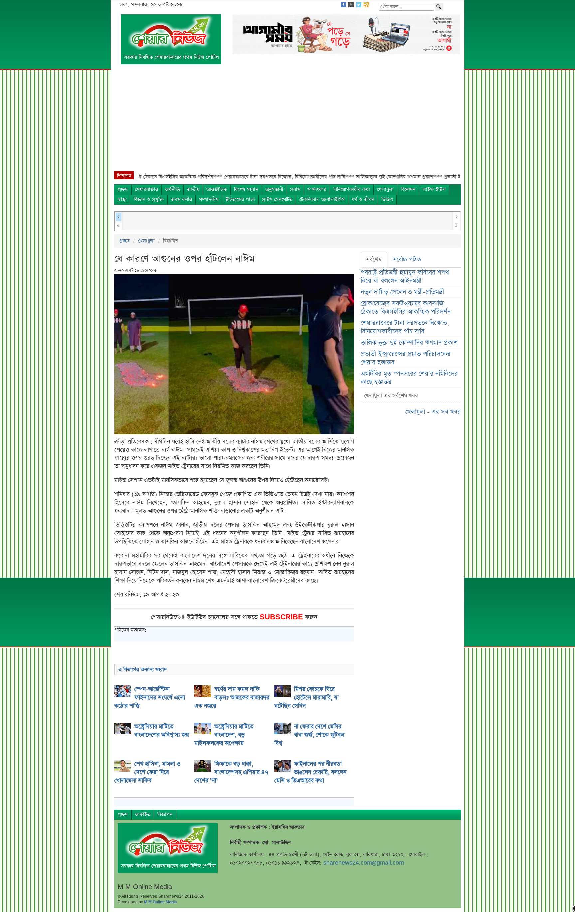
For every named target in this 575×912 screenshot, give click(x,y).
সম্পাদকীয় (209, 199)
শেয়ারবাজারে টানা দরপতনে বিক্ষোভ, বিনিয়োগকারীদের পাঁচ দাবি (405, 327)
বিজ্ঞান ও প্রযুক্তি (149, 199)
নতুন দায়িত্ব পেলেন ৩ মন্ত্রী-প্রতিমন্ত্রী (402, 292)
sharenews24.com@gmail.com (363, 862)
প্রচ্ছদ (123, 189)
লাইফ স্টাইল (434, 189)
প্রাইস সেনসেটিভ (277, 199)
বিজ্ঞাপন (164, 814)
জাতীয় (193, 189)
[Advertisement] (287, 121)
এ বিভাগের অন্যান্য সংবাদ (142, 669)
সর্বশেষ (374, 260)
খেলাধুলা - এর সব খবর (433, 412)
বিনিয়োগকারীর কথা (351, 189)
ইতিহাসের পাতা (240, 199)
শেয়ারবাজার (146, 189)
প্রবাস (295, 189)
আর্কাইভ (142, 814)
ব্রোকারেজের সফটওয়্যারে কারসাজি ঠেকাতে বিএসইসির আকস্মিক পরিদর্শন (406, 307)
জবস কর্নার (181, 199)
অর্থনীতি (172, 189)
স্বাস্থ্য (122, 199)
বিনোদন (408, 189)
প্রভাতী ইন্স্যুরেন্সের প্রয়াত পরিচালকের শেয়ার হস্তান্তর (405, 358)
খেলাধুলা (385, 189)
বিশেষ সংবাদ (246, 189)
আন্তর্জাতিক (216, 189)
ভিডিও (387, 199)
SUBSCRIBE (282, 617)
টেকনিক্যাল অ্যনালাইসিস (322, 199)
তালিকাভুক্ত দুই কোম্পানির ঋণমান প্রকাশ (409, 342)
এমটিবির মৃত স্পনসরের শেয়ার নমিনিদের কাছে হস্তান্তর (409, 378)
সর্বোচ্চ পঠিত (407, 260)
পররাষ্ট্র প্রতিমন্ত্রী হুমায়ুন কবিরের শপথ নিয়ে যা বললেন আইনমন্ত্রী (405, 276)
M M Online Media (160, 902)
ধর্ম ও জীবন (363, 199)
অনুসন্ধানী (274, 189)
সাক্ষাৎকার (316, 189)
